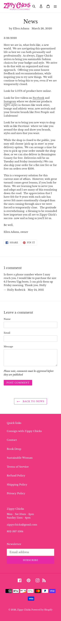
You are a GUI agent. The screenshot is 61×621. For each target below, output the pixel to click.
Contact (12, 439)
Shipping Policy (17, 484)
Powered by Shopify (42, 609)
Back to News (33, 401)
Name (7, 319)
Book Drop (14, 448)
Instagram (10, 101)
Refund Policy (16, 475)
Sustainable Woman (20, 457)
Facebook (38, 97)
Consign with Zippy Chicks (24, 431)
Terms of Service (18, 466)
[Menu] (55, 6)
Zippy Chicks (24, 609)
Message (8, 346)
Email (7, 332)
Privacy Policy (16, 493)
